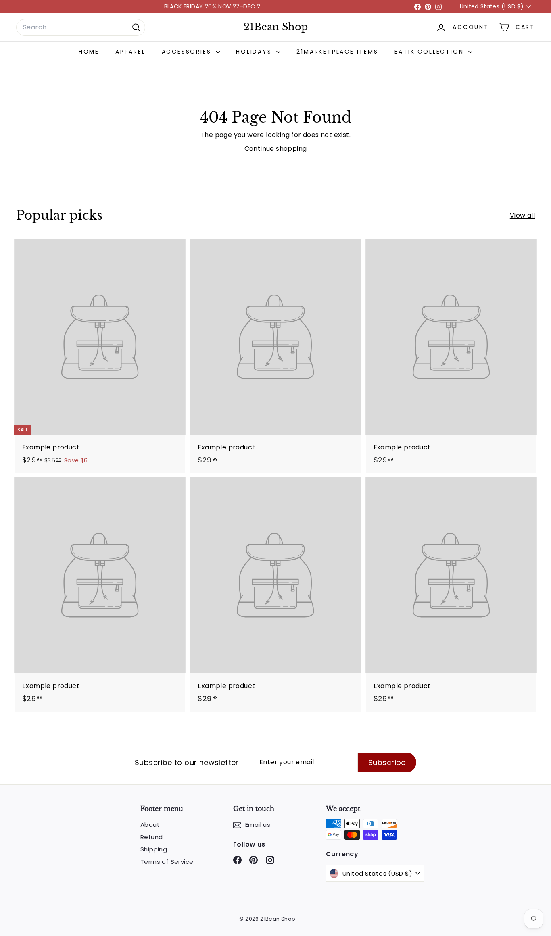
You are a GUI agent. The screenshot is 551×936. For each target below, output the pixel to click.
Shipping (153, 849)
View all (522, 215)
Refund (151, 837)
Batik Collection (430, 52)
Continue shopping (275, 148)
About (150, 824)
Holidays (255, 52)
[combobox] (80, 27)
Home (89, 52)
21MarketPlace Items (337, 52)
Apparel (130, 52)
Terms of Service (166, 861)
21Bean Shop (276, 27)
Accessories (188, 52)
